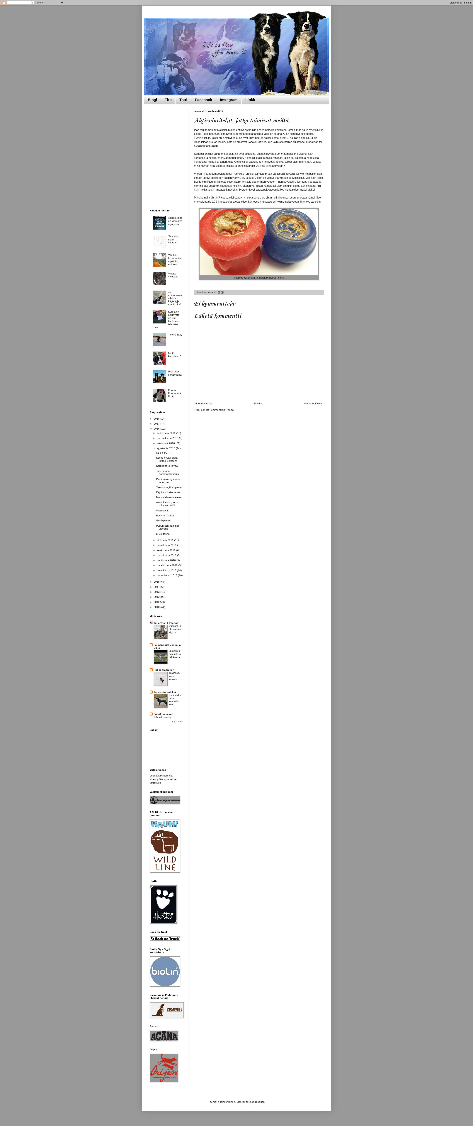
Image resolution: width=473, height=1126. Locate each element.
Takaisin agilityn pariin (169, 487)
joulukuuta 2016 (166, 433)
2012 (157, 596)
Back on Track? (165, 515)
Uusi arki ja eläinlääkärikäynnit (175, 629)
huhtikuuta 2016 (166, 560)
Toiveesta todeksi (165, 692)
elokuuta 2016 (165, 540)
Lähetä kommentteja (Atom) (217, 409)
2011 (157, 602)
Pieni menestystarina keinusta (168, 481)
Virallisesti (162, 510)
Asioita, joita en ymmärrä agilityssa (175, 220)
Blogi (152, 100)
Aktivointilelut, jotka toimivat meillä (167, 504)
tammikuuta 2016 (167, 575)
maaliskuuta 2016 (167, 565)
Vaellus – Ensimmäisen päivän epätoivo (175, 259)
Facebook (203, 100)
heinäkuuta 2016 (167, 545)
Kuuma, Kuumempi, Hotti (174, 393)
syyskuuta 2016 (166, 448)
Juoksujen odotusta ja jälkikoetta (175, 654)
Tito (168, 100)
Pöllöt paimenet (163, 714)
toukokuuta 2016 (167, 555)
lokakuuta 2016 (166, 443)
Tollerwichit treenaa (166, 622)
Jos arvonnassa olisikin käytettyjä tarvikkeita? (175, 298)
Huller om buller (163, 669)
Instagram (229, 100)
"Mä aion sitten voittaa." (173, 239)
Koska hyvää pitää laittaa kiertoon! (167, 459)
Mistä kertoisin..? (174, 355)
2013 (157, 591)
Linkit (250, 100)
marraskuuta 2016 (168, 438)
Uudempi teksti (203, 403)
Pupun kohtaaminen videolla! (168, 527)
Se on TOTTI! (164, 452)
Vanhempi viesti (313, 403)
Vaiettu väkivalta (173, 275)
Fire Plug (207, 181)
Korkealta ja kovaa (167, 465)
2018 (157, 418)
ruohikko (239, 173)
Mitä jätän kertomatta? (175, 373)
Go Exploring (163, 520)
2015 (157, 581)
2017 (157, 423)
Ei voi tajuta (163, 533)
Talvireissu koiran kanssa (174, 676)
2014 (157, 586)
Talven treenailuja (163, 717)
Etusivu (258, 403)
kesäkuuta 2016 (166, 550)
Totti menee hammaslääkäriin (167, 472)
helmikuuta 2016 (167, 570)
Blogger (259, 1101)
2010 (157, 607)
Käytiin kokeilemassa (168, 492)
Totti (183, 100)
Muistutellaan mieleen (169, 497)
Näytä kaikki (177, 721)
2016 (157, 428)
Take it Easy (175, 334)
